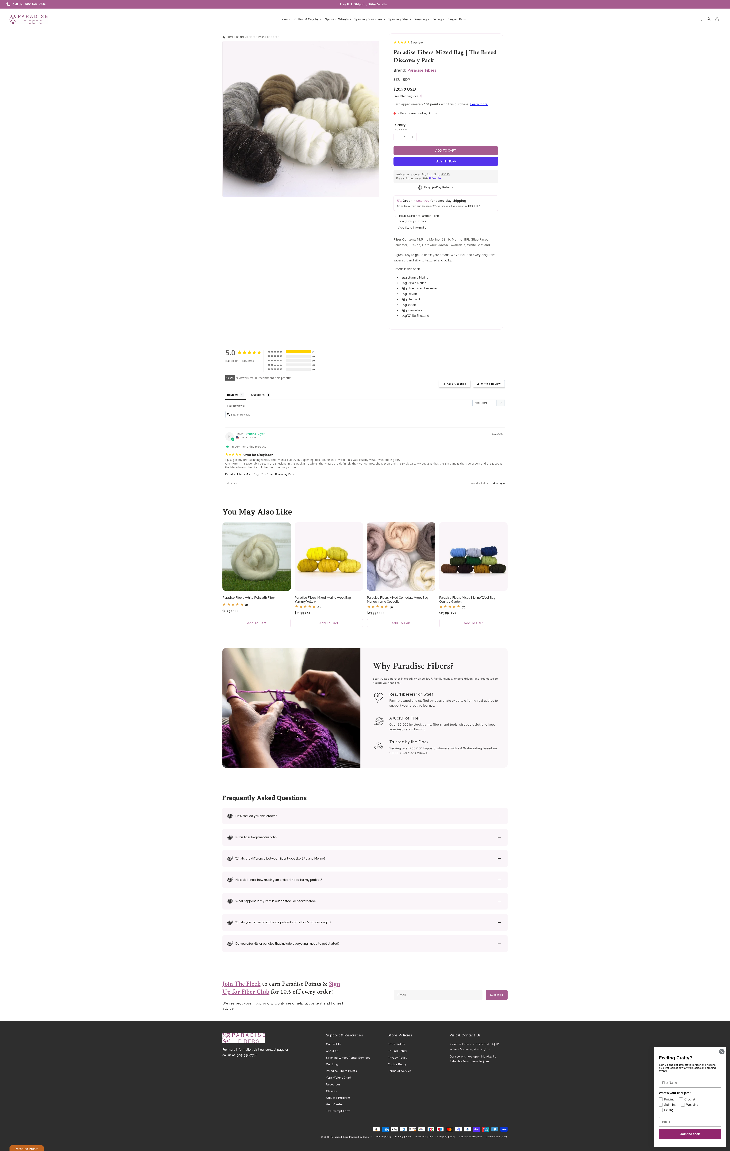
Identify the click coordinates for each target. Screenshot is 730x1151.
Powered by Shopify (360, 1137)
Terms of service (424, 1136)
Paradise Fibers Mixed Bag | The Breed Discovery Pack (259, 474)
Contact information (470, 1136)
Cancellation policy (497, 1136)
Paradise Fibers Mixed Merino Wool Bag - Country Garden (468, 599)
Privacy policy (403, 1136)
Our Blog (332, 1064)
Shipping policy (446, 1136)
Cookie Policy (397, 1064)
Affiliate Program (338, 1097)
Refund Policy (397, 1051)
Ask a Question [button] (456, 384)
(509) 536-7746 (246, 1055)
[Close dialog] (722, 1051)
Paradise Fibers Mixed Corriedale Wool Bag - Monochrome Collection (398, 599)
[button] (285, 19)
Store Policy (396, 1044)
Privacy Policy (397, 1057)
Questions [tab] (258, 395)
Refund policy (383, 1136)
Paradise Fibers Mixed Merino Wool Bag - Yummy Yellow (324, 599)
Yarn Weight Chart (338, 1077)
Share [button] (233, 483)
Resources (333, 1084)
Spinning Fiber (246, 37)
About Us (332, 1051)
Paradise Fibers (268, 37)
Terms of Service (400, 1071)
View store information (413, 227)
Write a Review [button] (491, 384)
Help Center (334, 1104)
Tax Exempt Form (338, 1111)
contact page (275, 1049)
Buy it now (446, 161)
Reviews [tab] (232, 395)
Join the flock (690, 1134)
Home (230, 37)
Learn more (479, 104)
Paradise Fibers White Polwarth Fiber (248, 597)
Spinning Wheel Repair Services (348, 1057)
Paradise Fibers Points (341, 1071)
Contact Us (334, 1044)
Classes (331, 1091)
